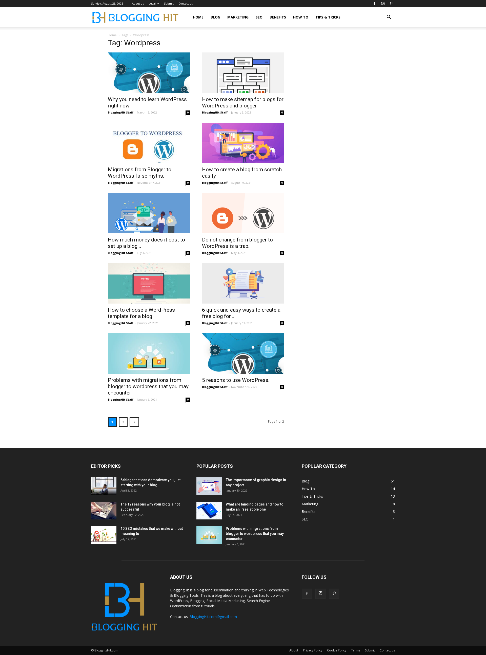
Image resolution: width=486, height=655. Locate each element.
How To (300, 17)
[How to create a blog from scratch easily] (243, 143)
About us (138, 3)
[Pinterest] (391, 3)
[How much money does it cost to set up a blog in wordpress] (149, 213)
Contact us (185, 3)
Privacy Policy (312, 650)
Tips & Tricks (327, 17)
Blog (215, 17)
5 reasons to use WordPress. (236, 380)
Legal (152, 3)
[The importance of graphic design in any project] (209, 486)
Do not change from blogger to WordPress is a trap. (237, 243)
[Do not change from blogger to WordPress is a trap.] (243, 213)
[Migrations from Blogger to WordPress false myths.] (149, 143)
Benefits (278, 17)
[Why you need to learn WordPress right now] (149, 72)
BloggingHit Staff (120, 112)
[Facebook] (374, 3)
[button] (389, 17)
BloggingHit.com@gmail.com (213, 616)
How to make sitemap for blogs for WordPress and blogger (243, 102)
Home (198, 17)
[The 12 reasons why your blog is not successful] (103, 510)
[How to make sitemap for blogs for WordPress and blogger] (243, 72)
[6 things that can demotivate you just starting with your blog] (103, 486)
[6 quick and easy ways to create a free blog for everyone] (243, 283)
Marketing (238, 17)
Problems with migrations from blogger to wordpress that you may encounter (148, 386)
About (293, 650)
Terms (355, 650)
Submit (169, 3)
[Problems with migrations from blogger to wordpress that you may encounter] (149, 353)
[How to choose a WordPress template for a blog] (149, 283)
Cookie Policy (336, 650)
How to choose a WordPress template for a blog (141, 313)
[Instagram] (383, 3)
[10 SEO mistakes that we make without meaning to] (103, 535)
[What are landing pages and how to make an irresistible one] (209, 510)
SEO (259, 17)
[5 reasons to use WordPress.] (243, 353)
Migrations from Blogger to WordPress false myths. (139, 172)
